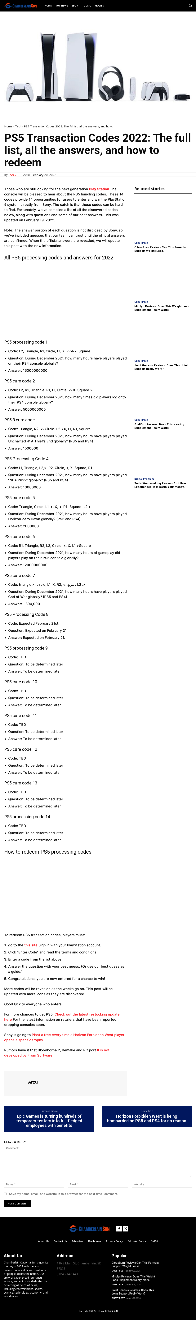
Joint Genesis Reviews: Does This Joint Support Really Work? (161, 367)
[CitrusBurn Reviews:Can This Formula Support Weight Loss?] (163, 218)
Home (8, 126)
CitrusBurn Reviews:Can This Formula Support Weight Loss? (160, 249)
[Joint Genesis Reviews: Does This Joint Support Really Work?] (163, 336)
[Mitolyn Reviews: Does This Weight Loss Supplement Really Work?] (163, 277)
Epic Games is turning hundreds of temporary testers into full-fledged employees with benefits (49, 1121)
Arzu (13, 174)
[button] (190, 5)
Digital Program (144, 479)
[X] (17, 1064)
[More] (43, 1064)
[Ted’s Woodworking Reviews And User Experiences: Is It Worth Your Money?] (163, 454)
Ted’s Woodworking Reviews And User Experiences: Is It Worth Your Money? (160, 485)
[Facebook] (8, 1064)
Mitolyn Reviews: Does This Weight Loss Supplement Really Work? (161, 308)
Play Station (99, 189)
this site (31, 945)
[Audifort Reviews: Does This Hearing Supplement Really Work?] (163, 395)
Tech (18, 126)
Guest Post (141, 243)
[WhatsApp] (34, 1064)
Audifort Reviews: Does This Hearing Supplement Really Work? (159, 426)
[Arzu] (15, 1083)
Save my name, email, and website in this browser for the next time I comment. (63, 1194)
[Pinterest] (25, 1064)
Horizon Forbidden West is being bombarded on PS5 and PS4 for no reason (146, 1118)
